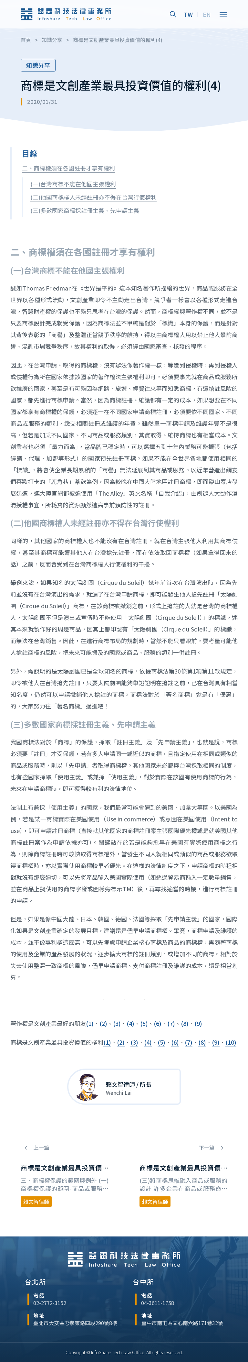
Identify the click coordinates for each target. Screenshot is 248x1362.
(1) (90, 1023)
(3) (117, 1023)
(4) (130, 1023)
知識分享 (38, 65)
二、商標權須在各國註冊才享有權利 (68, 168)
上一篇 (40, 1147)
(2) (103, 1023)
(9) (198, 1023)
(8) (185, 1023)
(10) (230, 1042)
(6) (157, 1023)
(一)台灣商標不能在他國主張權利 (73, 184)
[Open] (223, 14)
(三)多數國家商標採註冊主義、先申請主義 (84, 210)
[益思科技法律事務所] (66, 14)
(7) (171, 1023)
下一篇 (207, 1147)
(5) (144, 1023)
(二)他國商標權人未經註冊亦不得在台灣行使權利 (93, 197)
